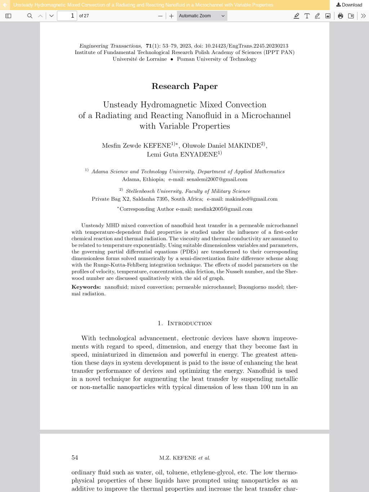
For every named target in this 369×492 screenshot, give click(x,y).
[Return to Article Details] (5, 5)
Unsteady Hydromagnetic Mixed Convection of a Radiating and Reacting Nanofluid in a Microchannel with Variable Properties (143, 5)
